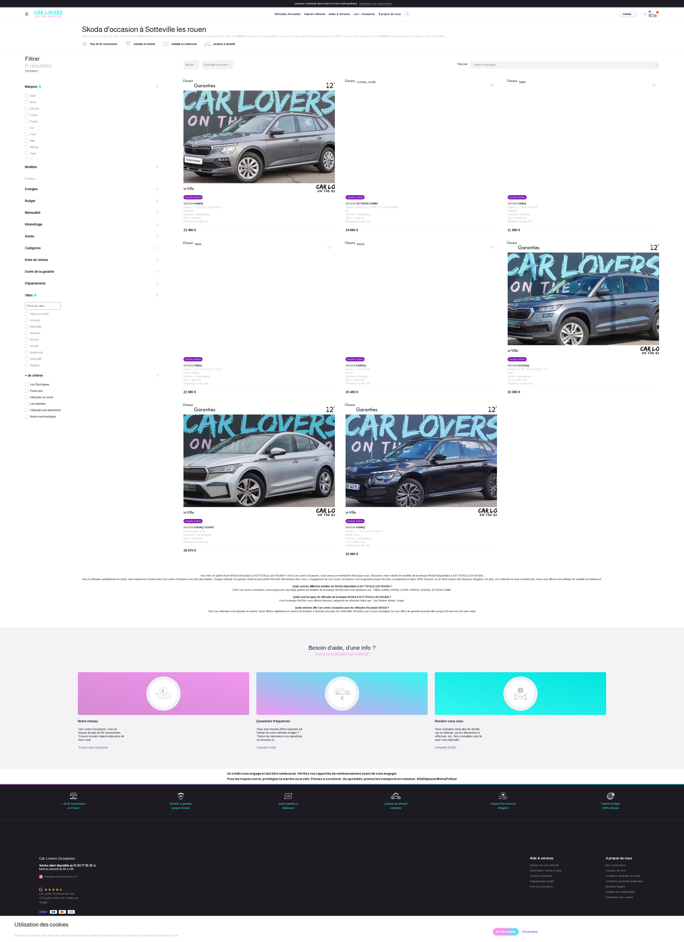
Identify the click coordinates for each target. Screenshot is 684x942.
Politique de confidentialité (620, 891)
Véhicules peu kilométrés (45, 410)
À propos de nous (390, 14)
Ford (33, 134)
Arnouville (36, 358)
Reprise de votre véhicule (544, 865)
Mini (32, 140)
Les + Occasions (364, 14)
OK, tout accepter (506, 931)
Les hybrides (38, 403)
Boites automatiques (43, 416)
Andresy (35, 333)
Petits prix (36, 390)
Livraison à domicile (541, 875)
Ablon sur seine (39, 313)
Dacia (33, 121)
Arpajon (35, 365)
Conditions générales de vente (623, 875)
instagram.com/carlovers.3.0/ (60, 876)
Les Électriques (39, 384)
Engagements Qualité (542, 881)
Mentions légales (615, 886)
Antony (34, 339)
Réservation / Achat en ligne (546, 870)
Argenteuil (36, 352)
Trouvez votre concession (93, 747)
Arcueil (34, 346)
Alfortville (36, 326)
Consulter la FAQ (266, 747)
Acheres (35, 320)
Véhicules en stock (41, 397)
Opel (33, 153)
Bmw (33, 102)
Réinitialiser (31, 71)
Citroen (34, 108)
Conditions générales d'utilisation (624, 881)
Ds (31, 127)
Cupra (33, 115)
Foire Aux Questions (541, 886)
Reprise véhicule (314, 14)
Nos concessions (616, 865)
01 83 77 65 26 (83, 865)
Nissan (34, 147)
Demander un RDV (445, 747)
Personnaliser (530, 931)
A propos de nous (616, 870)
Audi (32, 95)
